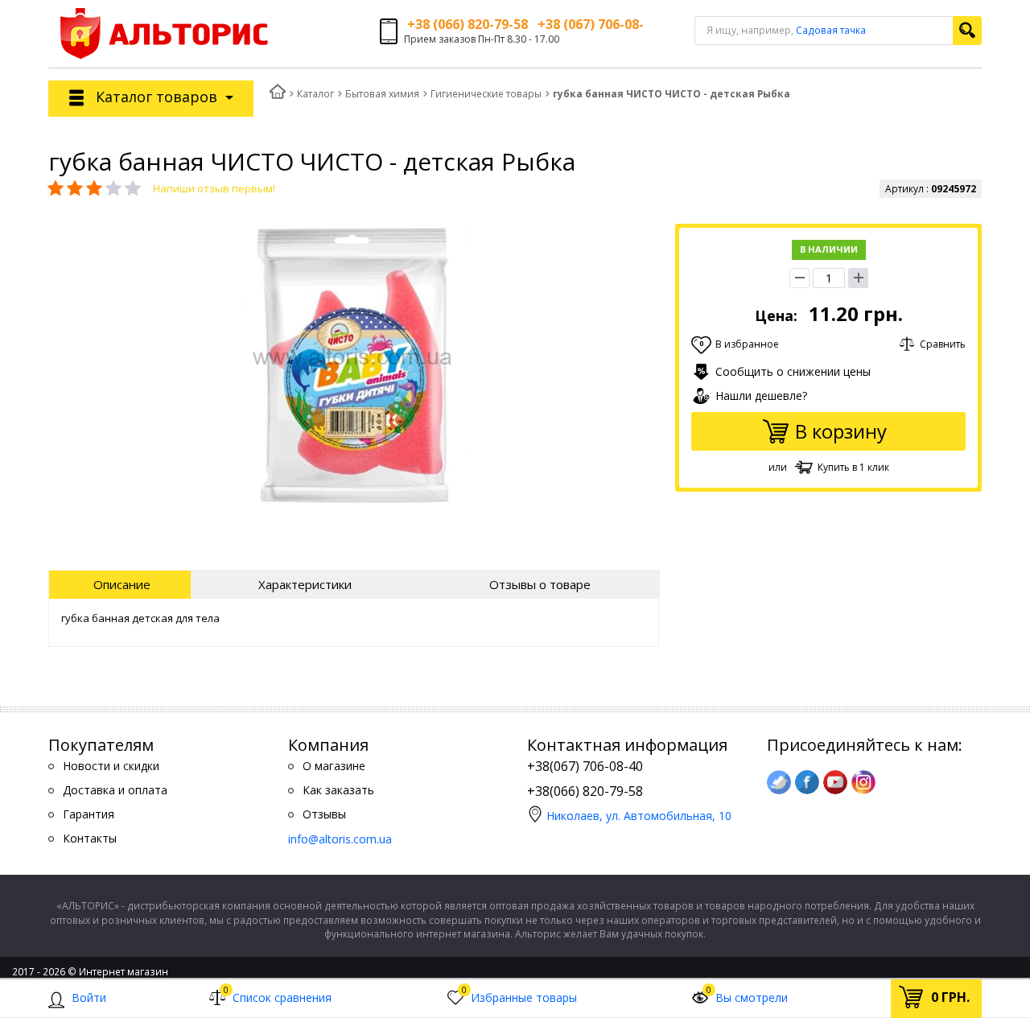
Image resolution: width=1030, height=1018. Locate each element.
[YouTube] (835, 782)
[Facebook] (807, 782)
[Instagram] (863, 782)
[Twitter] (779, 782)
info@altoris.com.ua (340, 839)
